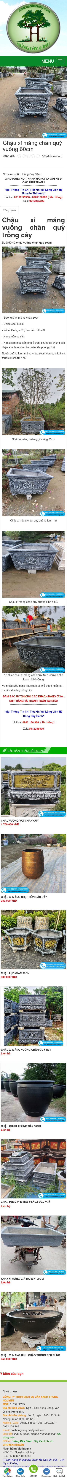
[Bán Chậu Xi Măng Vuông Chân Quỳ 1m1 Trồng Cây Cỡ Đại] (33, 1016)
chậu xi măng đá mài (43, 1433)
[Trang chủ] (33, 27)
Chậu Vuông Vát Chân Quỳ (20, 820)
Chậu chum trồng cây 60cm (21, 1126)
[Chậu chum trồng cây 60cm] (33, 1092)
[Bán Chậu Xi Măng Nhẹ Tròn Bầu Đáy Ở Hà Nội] (33, 863)
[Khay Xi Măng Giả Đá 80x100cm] (33, 1245)
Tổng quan (9, 210)
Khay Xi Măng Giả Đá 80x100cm (22, 1278)
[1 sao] (19, 155)
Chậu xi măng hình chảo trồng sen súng (30, 1355)
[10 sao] (17, 155)
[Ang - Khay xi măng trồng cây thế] (33, 1168)
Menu (48, 61)
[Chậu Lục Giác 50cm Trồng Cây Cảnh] (33, 939)
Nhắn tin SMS (59, 1476)
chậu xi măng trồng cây (18, 690)
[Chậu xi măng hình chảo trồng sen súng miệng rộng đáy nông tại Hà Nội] (33, 1321)
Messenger (47, 1476)
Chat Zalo (20, 1476)
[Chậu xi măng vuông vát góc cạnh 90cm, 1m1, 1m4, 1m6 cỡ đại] (33, 786)
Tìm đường (7, 1476)
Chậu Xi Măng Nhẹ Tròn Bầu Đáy (24, 897)
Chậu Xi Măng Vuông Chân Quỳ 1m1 (26, 1049)
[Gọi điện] (33, 1469)
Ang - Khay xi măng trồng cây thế (25, 1202)
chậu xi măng (21, 1433)
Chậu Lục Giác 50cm (15, 973)
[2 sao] (21, 155)
